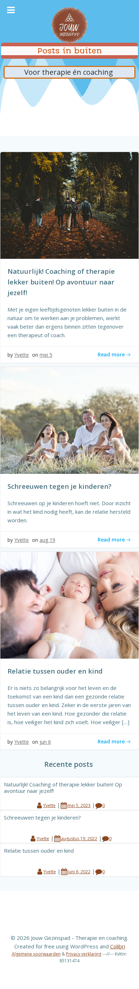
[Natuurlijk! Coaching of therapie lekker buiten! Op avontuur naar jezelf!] (69, 204)
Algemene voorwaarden (36, 954)
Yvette (21, 354)
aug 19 (47, 540)
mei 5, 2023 (79, 805)
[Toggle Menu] (11, 10)
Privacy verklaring (83, 954)
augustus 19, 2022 (79, 839)
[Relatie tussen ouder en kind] (69, 604)
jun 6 (45, 741)
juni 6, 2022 (79, 872)
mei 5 (46, 354)
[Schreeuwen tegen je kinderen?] (69, 419)
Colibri (117, 946)
